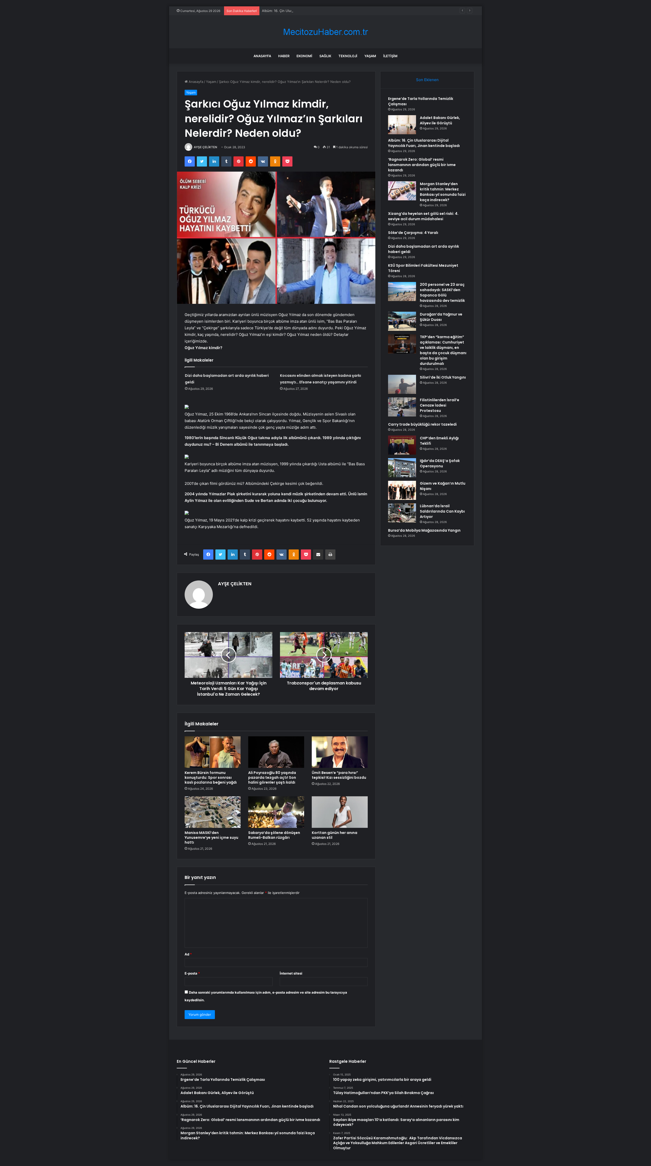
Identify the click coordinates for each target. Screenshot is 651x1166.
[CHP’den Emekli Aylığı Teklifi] (402, 445)
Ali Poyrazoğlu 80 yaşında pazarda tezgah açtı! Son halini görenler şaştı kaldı (272, 777)
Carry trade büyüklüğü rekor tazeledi (422, 424)
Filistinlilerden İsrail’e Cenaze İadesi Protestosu (439, 405)
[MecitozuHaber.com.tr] (325, 32)
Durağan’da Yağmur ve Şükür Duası (441, 317)
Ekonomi (304, 56)
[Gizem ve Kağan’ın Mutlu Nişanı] (402, 490)
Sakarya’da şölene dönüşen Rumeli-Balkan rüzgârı (274, 835)
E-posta (192, 973)
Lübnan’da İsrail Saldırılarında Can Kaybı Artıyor (442, 511)
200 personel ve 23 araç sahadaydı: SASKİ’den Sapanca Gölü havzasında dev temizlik (442, 292)
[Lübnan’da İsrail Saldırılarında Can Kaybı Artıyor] (402, 512)
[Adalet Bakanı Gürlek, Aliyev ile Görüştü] (402, 124)
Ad (188, 954)
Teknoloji (347, 56)
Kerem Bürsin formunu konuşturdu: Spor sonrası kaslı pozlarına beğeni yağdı (211, 777)
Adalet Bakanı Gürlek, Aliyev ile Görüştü (440, 120)
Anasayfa (262, 56)
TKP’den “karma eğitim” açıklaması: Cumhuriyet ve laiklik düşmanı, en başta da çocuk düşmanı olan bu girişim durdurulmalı (443, 350)
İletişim (390, 56)
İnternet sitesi (291, 973)
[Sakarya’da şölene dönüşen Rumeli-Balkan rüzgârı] (276, 812)
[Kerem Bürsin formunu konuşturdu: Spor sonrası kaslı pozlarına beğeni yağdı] (213, 752)
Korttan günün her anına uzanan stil (334, 835)
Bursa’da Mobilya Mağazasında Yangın (424, 530)
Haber (283, 56)
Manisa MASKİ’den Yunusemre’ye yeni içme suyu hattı (211, 837)
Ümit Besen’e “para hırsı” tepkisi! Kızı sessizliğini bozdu (339, 775)
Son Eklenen (427, 79)
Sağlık (325, 56)
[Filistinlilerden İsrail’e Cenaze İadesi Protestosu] (402, 406)
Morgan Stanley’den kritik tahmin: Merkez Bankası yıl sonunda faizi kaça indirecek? (443, 191)
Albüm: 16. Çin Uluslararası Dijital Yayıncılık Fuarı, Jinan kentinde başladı (318, 11)
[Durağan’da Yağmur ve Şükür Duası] (402, 321)
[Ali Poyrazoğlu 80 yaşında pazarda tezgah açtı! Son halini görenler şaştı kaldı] (276, 752)
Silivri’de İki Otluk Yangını (443, 377)
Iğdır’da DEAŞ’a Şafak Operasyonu (440, 463)
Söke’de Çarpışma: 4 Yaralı (413, 232)
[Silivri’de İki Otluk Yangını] (402, 384)
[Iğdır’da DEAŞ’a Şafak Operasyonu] (402, 467)
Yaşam (370, 56)
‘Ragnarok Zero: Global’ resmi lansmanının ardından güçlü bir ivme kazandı (422, 165)
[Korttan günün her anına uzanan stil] (340, 812)
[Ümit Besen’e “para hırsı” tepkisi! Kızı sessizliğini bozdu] (340, 752)
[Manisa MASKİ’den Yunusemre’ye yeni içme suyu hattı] (213, 812)
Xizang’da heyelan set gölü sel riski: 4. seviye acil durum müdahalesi (423, 216)
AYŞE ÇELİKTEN (205, 147)
